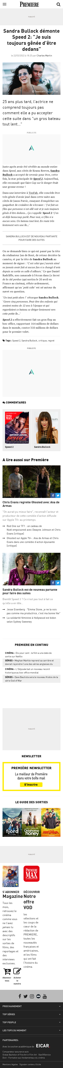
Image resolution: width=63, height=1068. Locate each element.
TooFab (33, 193)
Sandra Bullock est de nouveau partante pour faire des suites (31, 238)
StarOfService (44, 1054)
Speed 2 (16, 340)
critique (42, 340)
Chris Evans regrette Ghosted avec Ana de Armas (31, 504)
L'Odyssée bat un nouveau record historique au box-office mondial (27, 671)
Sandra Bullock (29, 340)
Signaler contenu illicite (30, 1064)
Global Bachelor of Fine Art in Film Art (20, 1054)
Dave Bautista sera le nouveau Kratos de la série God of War (31, 679)
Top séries (9, 1014)
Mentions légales (10, 1064)
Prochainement (12, 1006)
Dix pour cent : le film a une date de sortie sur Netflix (28, 654)
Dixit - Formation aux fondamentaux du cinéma (24, 1057)
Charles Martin (44, 55)
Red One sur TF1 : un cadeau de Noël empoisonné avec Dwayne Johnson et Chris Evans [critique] (33, 529)
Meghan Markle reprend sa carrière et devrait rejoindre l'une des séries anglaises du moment (29, 663)
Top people (9, 1022)
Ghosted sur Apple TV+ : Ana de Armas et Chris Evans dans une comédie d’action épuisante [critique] (32, 542)
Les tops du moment (14, 1030)
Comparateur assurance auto (16, 1051)
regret (51, 340)
